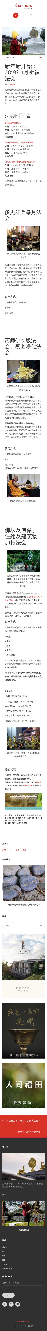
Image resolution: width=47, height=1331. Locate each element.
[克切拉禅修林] (23, 6)
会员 (4, 1251)
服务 (4, 1260)
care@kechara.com (16, 823)
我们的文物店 (29, 786)
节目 (4, 1256)
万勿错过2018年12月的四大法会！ (23, 1120)
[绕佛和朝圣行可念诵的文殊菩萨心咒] (23, 883)
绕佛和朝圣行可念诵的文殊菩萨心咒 (23, 904)
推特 (17, 850)
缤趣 (24, 850)
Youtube (11, 1304)
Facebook (4, 1304)
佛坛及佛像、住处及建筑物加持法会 (21, 162)
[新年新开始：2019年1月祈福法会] (23, 41)
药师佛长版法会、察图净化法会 (19, 142)
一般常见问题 (7, 1269)
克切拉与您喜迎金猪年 (29, 1132)
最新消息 (12, 84)
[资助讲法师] (23, 1213)
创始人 (4, 1247)
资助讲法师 (23, 1230)
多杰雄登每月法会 (13, 123)
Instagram (17, 1304)
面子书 (4, 850)
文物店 (4, 1264)
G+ (11, 850)
